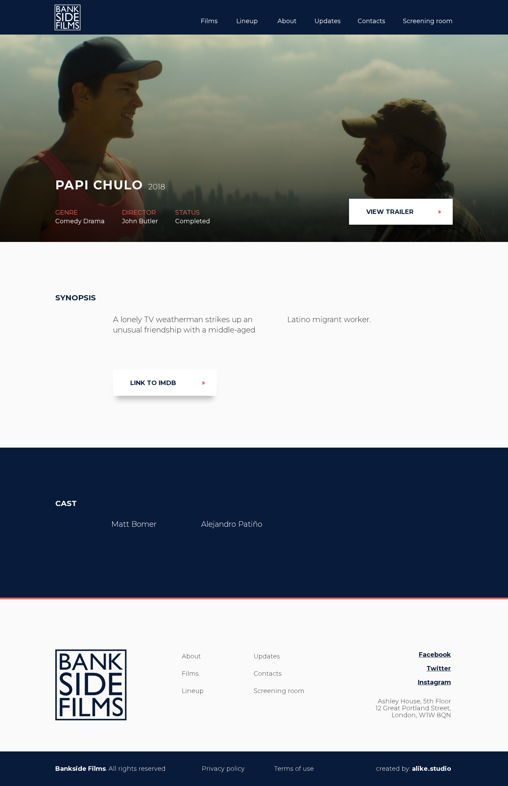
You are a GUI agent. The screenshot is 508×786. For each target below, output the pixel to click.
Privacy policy (223, 769)
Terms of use (294, 769)
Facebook (435, 654)
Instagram (434, 682)
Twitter (438, 668)
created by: (413, 769)
